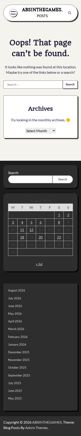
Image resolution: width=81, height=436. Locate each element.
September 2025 (19, 375)
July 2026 (14, 298)
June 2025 (15, 390)
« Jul (39, 264)
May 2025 (15, 398)
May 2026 (15, 313)
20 (40, 237)
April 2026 (15, 321)
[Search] (69, 12)
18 (22, 237)
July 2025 (14, 383)
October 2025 (17, 367)
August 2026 (16, 290)
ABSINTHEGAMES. (42, 9)
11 (22, 229)
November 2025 (19, 360)
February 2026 (18, 337)
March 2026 (16, 329)
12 (31, 229)
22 (59, 237)
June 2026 (15, 306)
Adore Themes (36, 427)
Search (13, 172)
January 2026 (17, 344)
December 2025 (18, 352)
